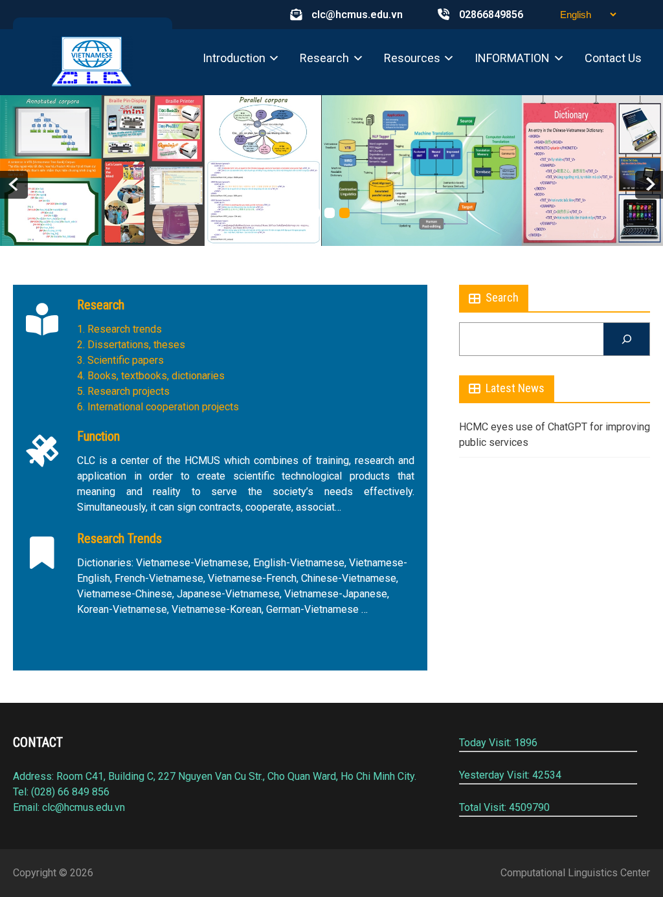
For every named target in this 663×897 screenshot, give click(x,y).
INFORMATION (512, 58)
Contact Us (613, 58)
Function (98, 436)
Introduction (234, 58)
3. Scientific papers (120, 360)
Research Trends (119, 538)
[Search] (626, 339)
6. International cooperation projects (158, 407)
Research (324, 58)
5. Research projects (123, 391)
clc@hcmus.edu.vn (357, 14)
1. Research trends (119, 329)
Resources (412, 58)
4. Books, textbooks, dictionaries (151, 376)
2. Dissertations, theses (131, 344)
